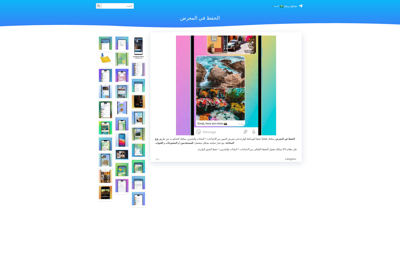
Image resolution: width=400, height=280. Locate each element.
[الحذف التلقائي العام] (138, 199)
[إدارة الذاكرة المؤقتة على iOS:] (105, 92)
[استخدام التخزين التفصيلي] (138, 183)
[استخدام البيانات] (138, 86)
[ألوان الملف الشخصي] (105, 145)
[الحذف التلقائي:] (122, 108)
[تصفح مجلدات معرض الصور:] (138, 118)
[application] (226, 85)
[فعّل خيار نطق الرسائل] (122, 141)
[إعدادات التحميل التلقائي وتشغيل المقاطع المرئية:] (138, 49)
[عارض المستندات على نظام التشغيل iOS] (138, 151)
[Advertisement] (208, 212)
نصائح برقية (290, 6)
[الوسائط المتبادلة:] (105, 177)
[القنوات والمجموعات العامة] (138, 70)
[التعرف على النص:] (122, 124)
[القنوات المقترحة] (105, 76)
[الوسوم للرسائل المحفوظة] (105, 110)
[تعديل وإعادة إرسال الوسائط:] (105, 161)
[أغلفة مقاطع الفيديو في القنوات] (105, 193)
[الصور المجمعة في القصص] (105, 60)
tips (157, 158)
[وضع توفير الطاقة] (105, 44)
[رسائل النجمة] (122, 186)
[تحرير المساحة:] (122, 92)
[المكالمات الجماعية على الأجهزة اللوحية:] (122, 156)
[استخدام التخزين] (122, 44)
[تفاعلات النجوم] (105, 128)
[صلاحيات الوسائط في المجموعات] (122, 76)
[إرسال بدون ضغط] (122, 60)
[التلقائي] (138, 135)
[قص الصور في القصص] (138, 102)
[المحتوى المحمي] (138, 167)
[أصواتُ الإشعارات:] (122, 170)
